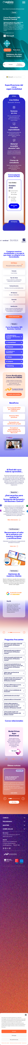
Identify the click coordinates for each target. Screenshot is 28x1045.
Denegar (14, 1035)
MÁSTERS (6, 825)
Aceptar (14, 1031)
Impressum (24, 1043)
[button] (26, 1015)
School (7, 9)
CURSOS (5, 818)
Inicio (4, 9)
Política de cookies (5, 1043)
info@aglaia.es (7, 845)
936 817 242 (16, 845)
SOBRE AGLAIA (8, 829)
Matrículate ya (14, 206)
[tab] (7, 50)
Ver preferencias (14, 1039)
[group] (14, 781)
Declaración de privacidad (15, 1043)
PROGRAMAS (7, 821)
